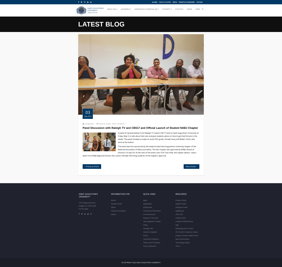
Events (145, 235)
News (198, 9)
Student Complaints (150, 232)
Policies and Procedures (151, 243)
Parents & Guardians (187, 2)
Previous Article (92, 166)
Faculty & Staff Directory (184, 221)
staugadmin (89, 124)
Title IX (177, 246)
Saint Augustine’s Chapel (151, 221)
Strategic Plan (148, 228)
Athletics (179, 9)
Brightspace (179, 211)
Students (166, 9)
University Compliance (151, 239)
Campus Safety (180, 200)
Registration (147, 204)
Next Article (190, 166)
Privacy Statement (149, 246)
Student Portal (180, 204)
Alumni (154, 2)
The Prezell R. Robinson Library (186, 232)
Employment (147, 207)
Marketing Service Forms (184, 228)
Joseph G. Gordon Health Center (186, 235)
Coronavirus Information (152, 211)
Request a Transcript (150, 218)
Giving (189, 9)
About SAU (111, 9)
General (101, 124)
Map (177, 225)
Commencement (149, 214)
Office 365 (179, 214)
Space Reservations (182, 239)
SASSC (108, 124)
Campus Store (180, 218)
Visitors (199, 2)
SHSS (114, 124)
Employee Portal (181, 207)
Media (175, 2)
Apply (145, 200)
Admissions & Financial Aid (146, 9)
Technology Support (182, 243)
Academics (125, 9)
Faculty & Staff (165, 2)
